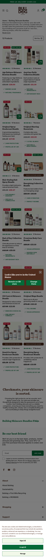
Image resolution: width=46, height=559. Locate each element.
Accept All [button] (23, 547)
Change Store (33, 283)
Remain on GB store (14, 283)
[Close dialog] (40, 272)
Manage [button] (22, 554)
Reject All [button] (23, 541)
